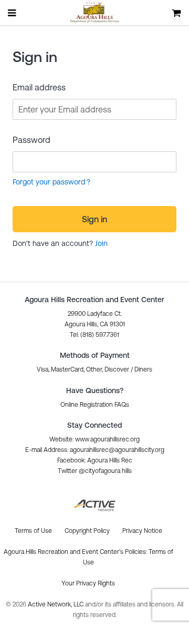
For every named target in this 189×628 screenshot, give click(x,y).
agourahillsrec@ (91, 450)
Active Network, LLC (56, 604)
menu (12, 12)
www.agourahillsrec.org (107, 439)
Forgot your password (49, 182)
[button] (94, 404)
